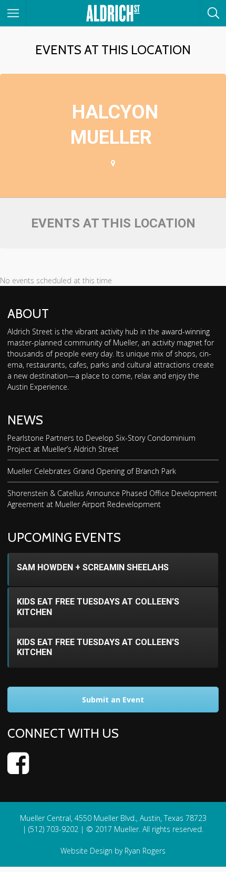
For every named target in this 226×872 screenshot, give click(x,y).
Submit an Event (113, 700)
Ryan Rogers (145, 851)
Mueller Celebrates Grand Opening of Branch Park (91, 471)
